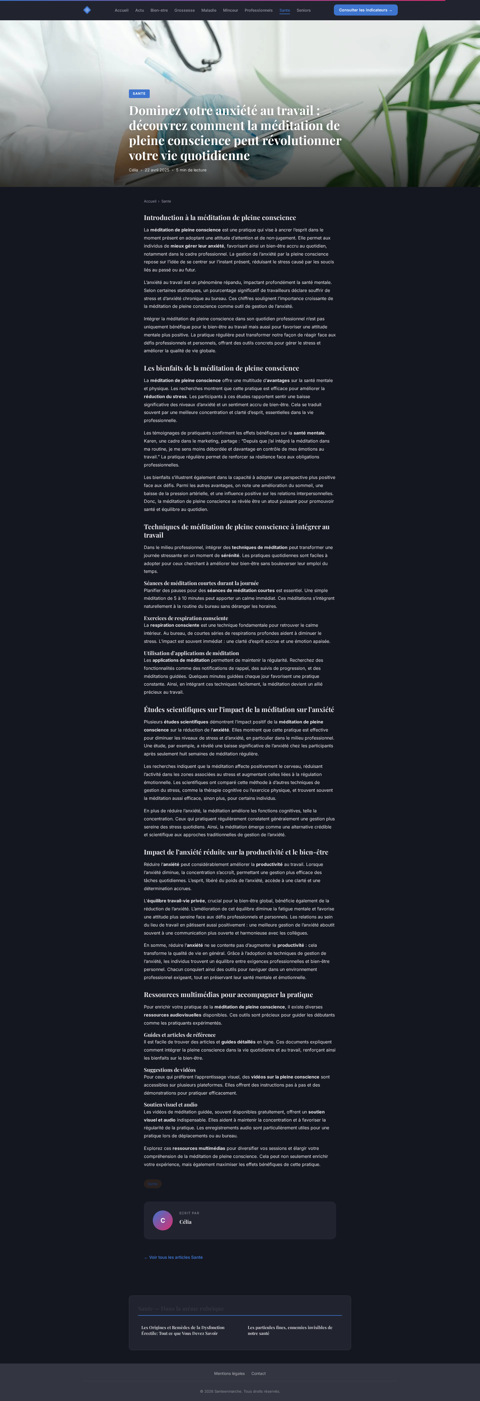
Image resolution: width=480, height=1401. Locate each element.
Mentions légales (229, 1373)
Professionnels (259, 10)
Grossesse (184, 10)
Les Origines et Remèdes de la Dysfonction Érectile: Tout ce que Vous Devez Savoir (182, 1330)
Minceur (230, 10)
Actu (139, 10)
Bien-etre (159, 10)
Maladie (208, 10)
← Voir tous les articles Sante (173, 1257)
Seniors (304, 10)
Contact (258, 1373)
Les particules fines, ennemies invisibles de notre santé (290, 1330)
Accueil (122, 10)
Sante (284, 10)
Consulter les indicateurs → (365, 10)
